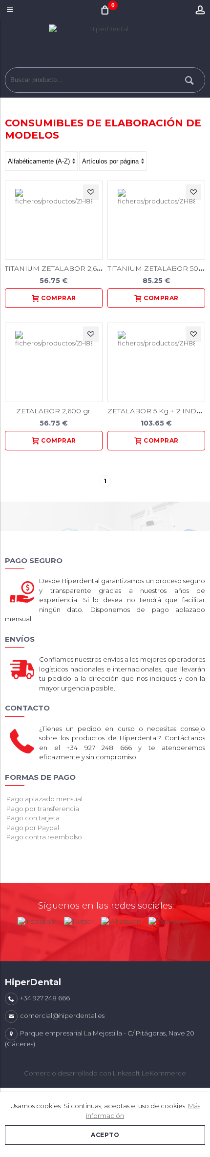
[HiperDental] (105, 45)
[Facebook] (169, 919)
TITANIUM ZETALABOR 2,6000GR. (64, 268)
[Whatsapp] (121, 919)
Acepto (105, 1134)
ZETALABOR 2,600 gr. (54, 410)
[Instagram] (37, 919)
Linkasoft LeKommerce (149, 1073)
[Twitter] (79, 919)
